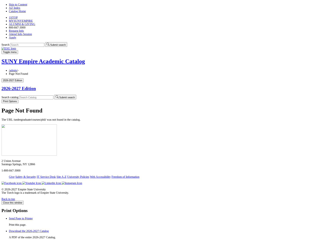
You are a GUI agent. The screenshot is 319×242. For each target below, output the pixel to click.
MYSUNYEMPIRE (21, 20)
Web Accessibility (100, 176)
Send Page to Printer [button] (21, 218)
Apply (12, 37)
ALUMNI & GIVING (22, 24)
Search (5, 44)
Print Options (10, 101)
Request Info (16, 30)
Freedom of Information (125, 176)
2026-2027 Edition (18, 88)
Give (12, 176)
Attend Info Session (20, 34)
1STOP (13, 17)
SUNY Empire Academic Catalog (43, 61)
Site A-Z (61, 176)
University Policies (78, 176)
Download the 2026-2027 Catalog (29, 231)
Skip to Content (18, 4)
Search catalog (9, 97)
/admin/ (13, 70)
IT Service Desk (46, 176)
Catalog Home (17, 11)
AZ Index (14, 7)
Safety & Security (25, 176)
